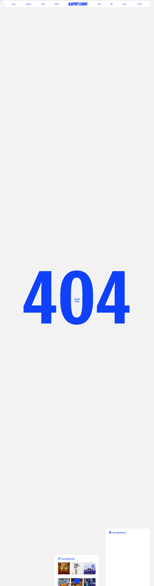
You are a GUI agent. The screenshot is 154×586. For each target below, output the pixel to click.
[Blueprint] (78, 5)
